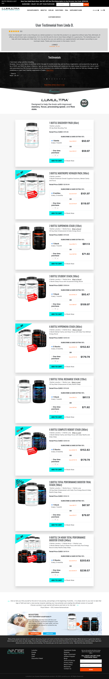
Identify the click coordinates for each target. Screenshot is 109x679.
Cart (102, 10)
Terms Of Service (69, 660)
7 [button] (59, 79)
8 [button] (62, 79)
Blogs (65, 658)
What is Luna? (76, 382)
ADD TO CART (56, 161)
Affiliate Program (69, 656)
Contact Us (67, 668)
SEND (86, 4)
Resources (67, 666)
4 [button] (52, 79)
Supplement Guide (70, 650)
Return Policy (68, 664)
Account (95, 10)
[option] (54, 69)
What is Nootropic (70, 654)
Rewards (66, 652)
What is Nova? (76, 229)
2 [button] (47, 79)
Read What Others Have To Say (54, 85)
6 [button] (57, 79)
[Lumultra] (15, 651)
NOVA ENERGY (35, 633)
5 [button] (54, 79)
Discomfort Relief (37, 658)
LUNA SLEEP (49, 633)
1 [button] (44, 79)
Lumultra (34, 650)
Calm (33, 656)
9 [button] (65, 79)
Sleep (33, 654)
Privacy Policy (68, 662)
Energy (34, 652)
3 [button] (49, 79)
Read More (49, 70)
